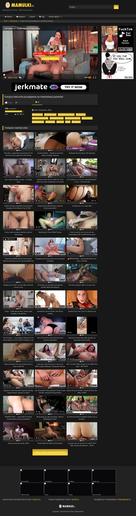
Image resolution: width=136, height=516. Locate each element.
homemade (51, 121)
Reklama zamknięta (50, 58)
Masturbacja (14, 21)
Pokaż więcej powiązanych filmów (50, 452)
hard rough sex (38, 121)
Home (5, 21)
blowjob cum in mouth (41, 118)
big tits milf (81, 114)
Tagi (43, 17)
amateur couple (51, 114)
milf (69, 121)
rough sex (77, 121)
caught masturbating (73, 118)
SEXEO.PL (36, 499)
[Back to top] (129, 510)
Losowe (32, 17)
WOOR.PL (75, 499)
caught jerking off (57, 118)
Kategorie (21, 17)
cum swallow (88, 118)
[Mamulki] (21, 5)
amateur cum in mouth (67, 114)
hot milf (61, 121)
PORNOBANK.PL (124, 499)
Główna (9, 17)
